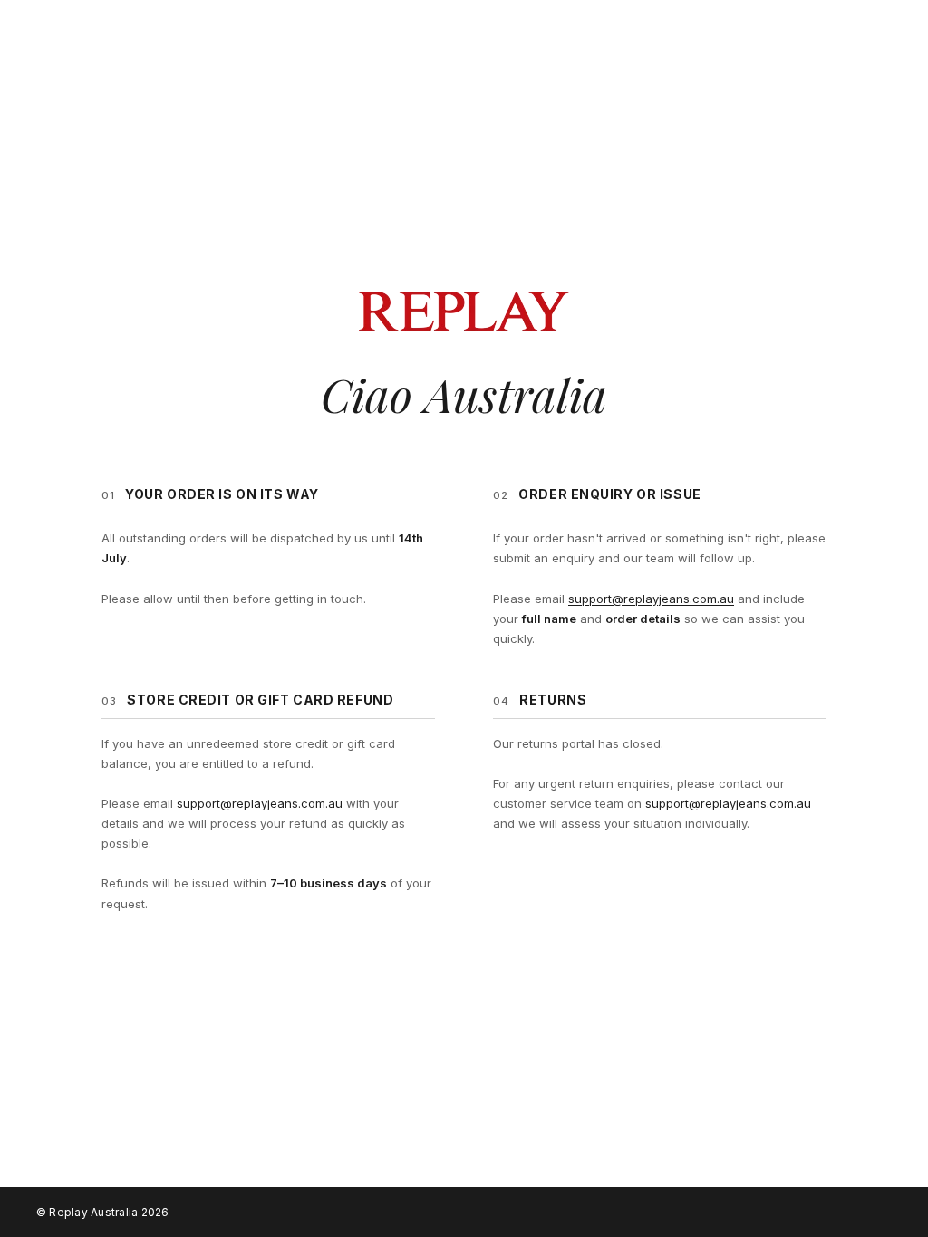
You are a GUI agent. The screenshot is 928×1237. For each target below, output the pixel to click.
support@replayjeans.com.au (651, 598)
